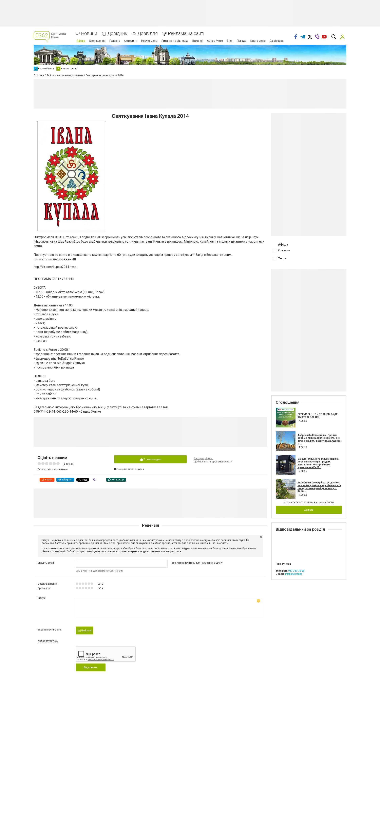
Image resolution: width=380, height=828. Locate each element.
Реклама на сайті (186, 33)
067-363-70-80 (296, 570)
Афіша (81, 40)
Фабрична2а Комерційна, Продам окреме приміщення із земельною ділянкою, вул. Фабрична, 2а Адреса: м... (319, 439)
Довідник (117, 33)
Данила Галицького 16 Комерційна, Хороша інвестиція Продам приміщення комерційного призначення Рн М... (318, 463)
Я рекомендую (152, 459)
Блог (230, 40)
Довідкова (277, 40)
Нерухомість (149, 40)
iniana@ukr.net (293, 573)
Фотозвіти (130, 40)
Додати (309, 509)
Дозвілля (148, 33)
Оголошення (97, 40)
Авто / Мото (215, 40)
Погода (241, 40)
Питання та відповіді (175, 40)
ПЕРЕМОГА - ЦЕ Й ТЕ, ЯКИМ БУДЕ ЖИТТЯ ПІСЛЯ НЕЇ (317, 415)
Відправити (91, 667)
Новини (89, 33)
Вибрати (86, 630)
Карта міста (258, 40)
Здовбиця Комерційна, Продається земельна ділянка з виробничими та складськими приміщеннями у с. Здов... (319, 486)
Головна (114, 40)
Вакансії (197, 40)
